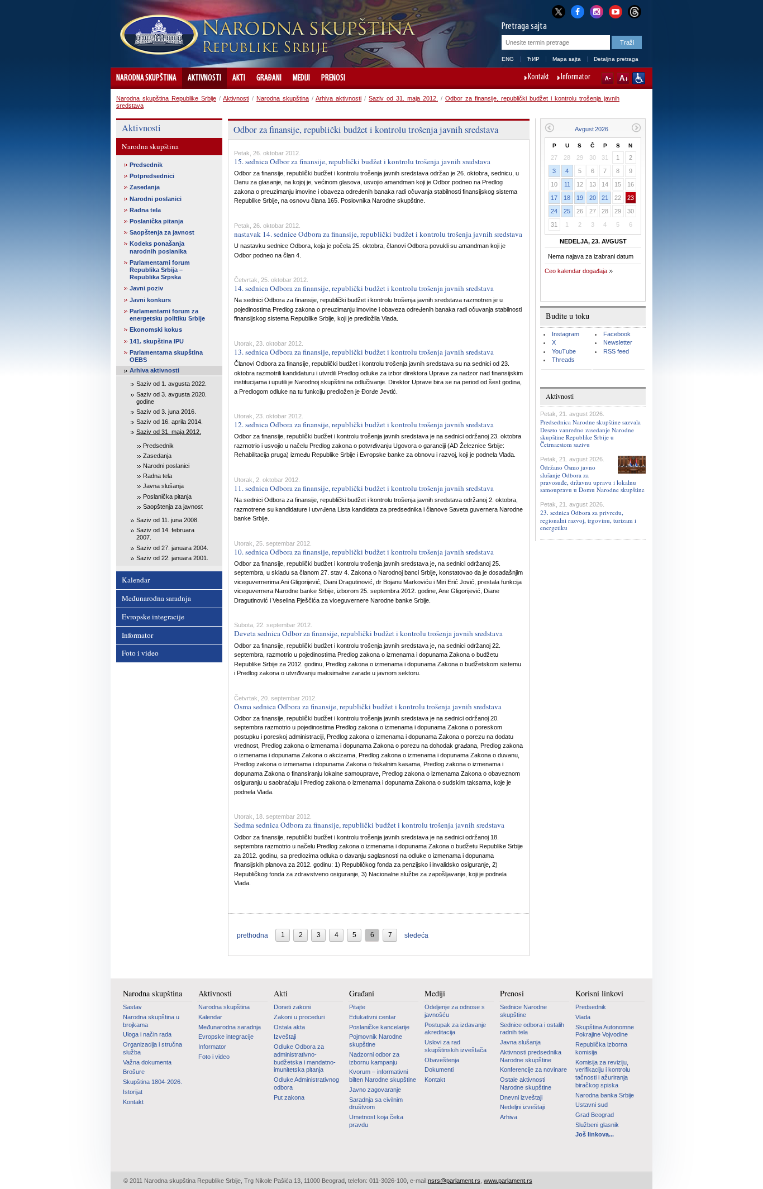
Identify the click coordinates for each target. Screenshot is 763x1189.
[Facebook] (577, 10)
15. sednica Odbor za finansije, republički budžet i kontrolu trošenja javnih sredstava (362, 161)
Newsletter (617, 342)
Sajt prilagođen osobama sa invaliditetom (638, 78)
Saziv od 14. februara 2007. (165, 534)
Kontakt (538, 78)
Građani (269, 78)
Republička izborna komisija (601, 1048)
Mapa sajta (566, 59)
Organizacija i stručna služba (152, 1048)
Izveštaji (285, 1036)
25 (567, 211)
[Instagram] (596, 10)
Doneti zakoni (292, 1007)
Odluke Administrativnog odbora (306, 1083)
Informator (575, 78)
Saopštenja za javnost (162, 232)
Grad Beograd (594, 1114)
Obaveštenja (442, 1060)
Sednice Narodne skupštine (523, 1011)
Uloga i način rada (147, 1034)
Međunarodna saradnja (156, 598)
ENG (508, 59)
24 (554, 211)
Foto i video (140, 653)
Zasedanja (145, 187)
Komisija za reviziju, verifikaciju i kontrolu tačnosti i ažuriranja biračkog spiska (602, 1073)
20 (592, 197)
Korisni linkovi (599, 994)
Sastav (132, 1007)
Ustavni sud (591, 1104)
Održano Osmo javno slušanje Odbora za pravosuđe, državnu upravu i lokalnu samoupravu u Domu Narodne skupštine (592, 478)
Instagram (565, 334)
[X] (558, 11)
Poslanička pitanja (156, 221)
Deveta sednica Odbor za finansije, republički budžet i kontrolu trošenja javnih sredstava (368, 633)
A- (607, 78)
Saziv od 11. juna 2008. (167, 520)
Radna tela (145, 210)
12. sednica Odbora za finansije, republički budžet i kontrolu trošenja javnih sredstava (364, 424)
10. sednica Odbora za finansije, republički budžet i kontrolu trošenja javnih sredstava (364, 552)
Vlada (582, 1017)
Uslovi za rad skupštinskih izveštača (456, 1046)
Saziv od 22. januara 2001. (172, 558)
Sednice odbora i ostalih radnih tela (532, 1028)
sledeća (416, 935)
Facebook (617, 334)
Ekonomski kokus (156, 329)
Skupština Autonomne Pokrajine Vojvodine (604, 1031)
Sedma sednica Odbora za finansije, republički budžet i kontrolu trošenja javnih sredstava (369, 825)
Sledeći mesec (636, 127)
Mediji (301, 78)
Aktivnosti (204, 78)
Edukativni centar (372, 1017)
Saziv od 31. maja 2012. (403, 98)
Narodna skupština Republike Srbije (166, 98)
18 (567, 197)
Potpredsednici (152, 176)
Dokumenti (439, 1069)
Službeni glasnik (597, 1124)
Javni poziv (146, 288)
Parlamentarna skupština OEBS (166, 356)
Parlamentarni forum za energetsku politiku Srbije (167, 315)
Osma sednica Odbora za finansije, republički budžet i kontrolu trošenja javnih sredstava (368, 706)
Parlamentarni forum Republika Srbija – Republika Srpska (160, 269)
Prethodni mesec (549, 127)
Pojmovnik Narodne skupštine (375, 1040)
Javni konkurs (150, 300)
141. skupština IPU (157, 341)
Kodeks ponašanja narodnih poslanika (158, 247)
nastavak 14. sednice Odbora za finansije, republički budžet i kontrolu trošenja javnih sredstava (378, 234)
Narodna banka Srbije (604, 1095)
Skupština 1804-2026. (152, 1081)
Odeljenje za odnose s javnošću (455, 1011)
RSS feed (616, 351)
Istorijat (132, 1091)
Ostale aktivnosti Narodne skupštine (525, 1083)
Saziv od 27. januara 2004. (172, 548)
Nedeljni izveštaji (522, 1107)
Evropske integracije (153, 617)
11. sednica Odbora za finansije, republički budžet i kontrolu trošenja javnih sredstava (364, 488)
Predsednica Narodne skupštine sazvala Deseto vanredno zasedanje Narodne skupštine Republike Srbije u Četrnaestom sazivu (590, 433)
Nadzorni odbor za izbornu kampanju (374, 1058)
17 (554, 197)
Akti (238, 78)
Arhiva (508, 1117)
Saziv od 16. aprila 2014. (169, 421)
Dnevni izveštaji (521, 1097)
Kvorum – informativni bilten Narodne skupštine (382, 1075)
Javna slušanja (163, 486)
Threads (563, 359)
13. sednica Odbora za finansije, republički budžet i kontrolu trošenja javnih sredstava (364, 352)
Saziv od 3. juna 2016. (166, 411)
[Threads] (634, 11)
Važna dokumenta (147, 1062)
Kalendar (136, 580)
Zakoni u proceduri (299, 1017)
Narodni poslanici (156, 198)
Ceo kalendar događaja (576, 271)
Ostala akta (289, 1027)
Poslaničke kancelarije (379, 1027)
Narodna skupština (146, 78)
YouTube (564, 351)
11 (567, 184)
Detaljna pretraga (616, 59)
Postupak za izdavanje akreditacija (455, 1028)
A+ (623, 78)
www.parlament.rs (508, 1180)
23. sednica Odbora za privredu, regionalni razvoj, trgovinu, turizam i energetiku (588, 519)
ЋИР (533, 59)
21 (605, 197)
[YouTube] (615, 10)
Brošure (134, 1071)
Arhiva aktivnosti (338, 98)
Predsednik (146, 164)
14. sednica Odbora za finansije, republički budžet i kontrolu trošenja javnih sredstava (364, 288)
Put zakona (289, 1097)
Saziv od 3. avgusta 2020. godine (171, 398)
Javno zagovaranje (375, 1089)
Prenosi (333, 78)
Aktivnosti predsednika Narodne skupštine (530, 1056)
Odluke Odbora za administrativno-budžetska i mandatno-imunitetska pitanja (305, 1058)
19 (579, 197)
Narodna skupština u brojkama (151, 1021)
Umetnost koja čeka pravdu (376, 1121)
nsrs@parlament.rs (454, 1180)
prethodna (252, 935)
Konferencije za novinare (533, 1069)
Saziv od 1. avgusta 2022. (171, 383)
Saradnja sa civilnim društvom (376, 1103)
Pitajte (357, 1007)
